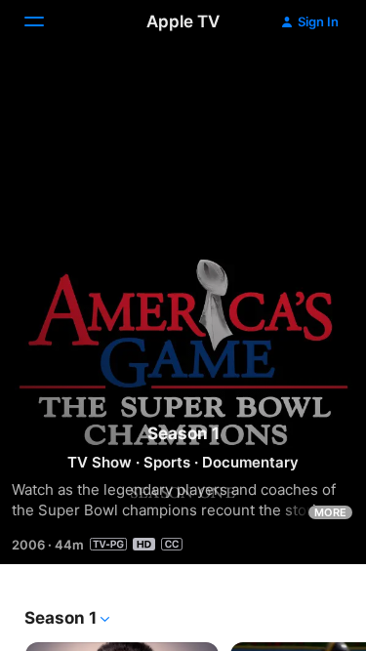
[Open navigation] (45, 21)
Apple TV (183, 21)
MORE (330, 512)
